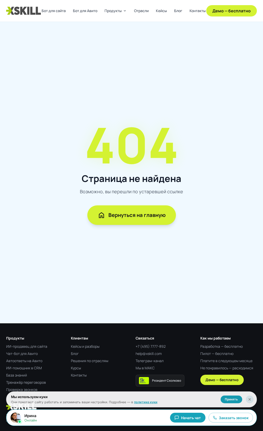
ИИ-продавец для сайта (26, 346)
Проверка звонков (21, 389)
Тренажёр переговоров (26, 382)
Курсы (76, 367)
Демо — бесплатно (231, 11)
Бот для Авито (85, 10)
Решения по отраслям (89, 360)
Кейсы (161, 10)
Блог (178, 10)
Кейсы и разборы (85, 346)
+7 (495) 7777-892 (151, 346)
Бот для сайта (54, 10)
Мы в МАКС (145, 367)
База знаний (16, 375)
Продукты (116, 10)
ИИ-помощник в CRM (24, 367)
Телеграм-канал (150, 360)
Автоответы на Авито (24, 360)
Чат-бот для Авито (22, 353)
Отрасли (141, 10)
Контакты (198, 10)
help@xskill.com (149, 353)
